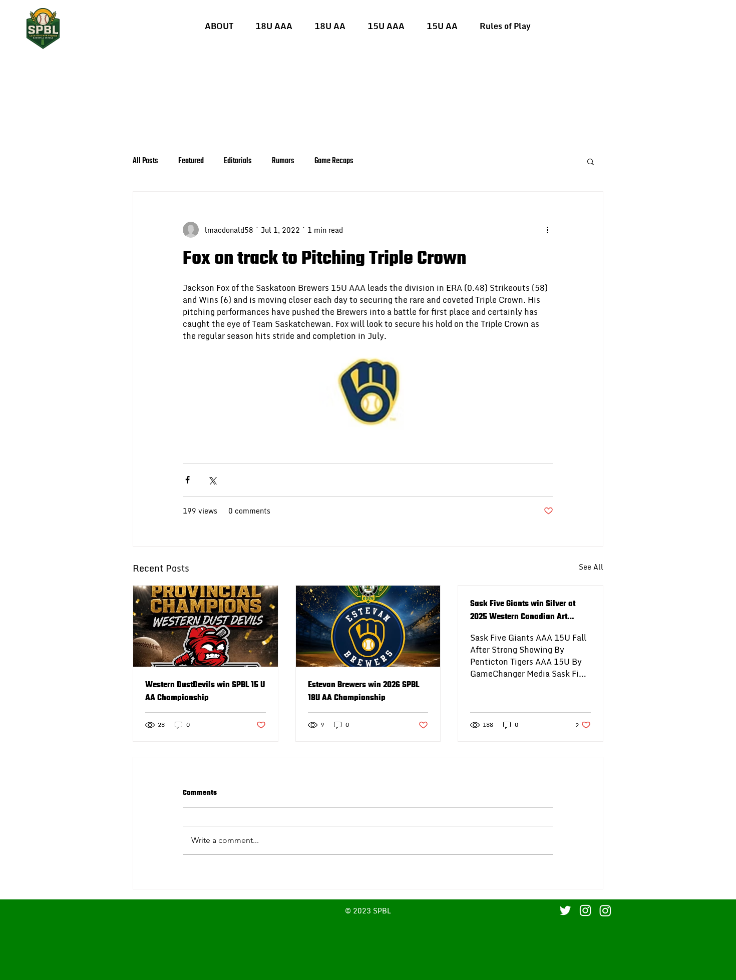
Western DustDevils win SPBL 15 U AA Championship (205, 692)
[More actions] (547, 230)
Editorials (238, 161)
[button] (273, 26)
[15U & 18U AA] (605, 910)
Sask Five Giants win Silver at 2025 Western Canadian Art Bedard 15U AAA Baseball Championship (522, 611)
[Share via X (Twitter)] (212, 479)
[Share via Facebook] (187, 479)
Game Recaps (333, 161)
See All (591, 567)
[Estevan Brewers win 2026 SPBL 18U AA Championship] (368, 626)
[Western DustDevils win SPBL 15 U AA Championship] (205, 626)
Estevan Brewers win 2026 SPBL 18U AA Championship (363, 692)
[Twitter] (565, 910)
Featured (191, 161)
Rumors (283, 161)
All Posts (145, 161)
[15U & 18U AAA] (585, 910)
